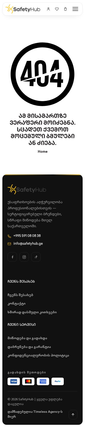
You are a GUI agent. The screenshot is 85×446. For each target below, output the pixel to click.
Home (42, 152)
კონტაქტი (17, 304)
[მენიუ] (75, 9)
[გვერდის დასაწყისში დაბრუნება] (73, 414)
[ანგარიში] (48, 9)
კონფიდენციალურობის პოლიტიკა (38, 355)
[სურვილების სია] (57, 9)
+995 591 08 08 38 (27, 236)
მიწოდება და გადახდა (27, 338)
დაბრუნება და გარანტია (29, 347)
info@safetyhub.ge (28, 244)
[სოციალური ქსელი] (12, 257)
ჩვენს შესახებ (20, 295)
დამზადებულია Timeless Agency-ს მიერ (35, 414)
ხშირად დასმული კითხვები (32, 312)
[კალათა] (65, 9)
